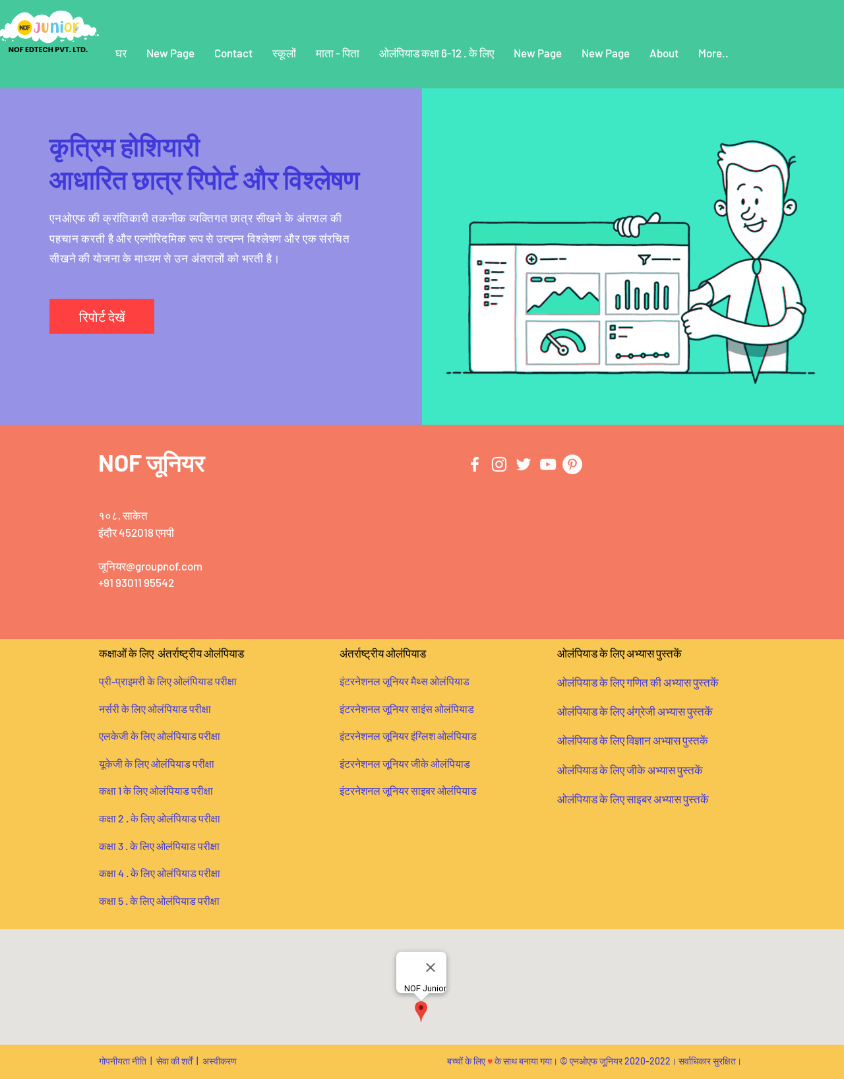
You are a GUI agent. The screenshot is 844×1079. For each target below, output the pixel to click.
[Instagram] (499, 464)
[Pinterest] (572, 464)
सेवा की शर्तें (174, 1060)
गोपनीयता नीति (122, 1060)
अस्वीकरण (219, 1060)
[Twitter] (523, 464)
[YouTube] (548, 464)
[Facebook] (475, 464)
